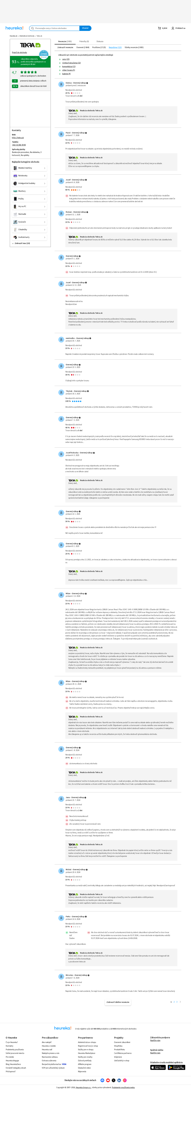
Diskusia (100, 41)
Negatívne (113, 47)
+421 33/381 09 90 (19, 145)
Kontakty (9, 1046)
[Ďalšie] (180, 1002)
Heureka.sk (13, 36)
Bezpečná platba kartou (51, 1064)
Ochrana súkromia (49, 1060)
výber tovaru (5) (68, 70)
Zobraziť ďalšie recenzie (118, 1002)
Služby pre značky (85, 1057)
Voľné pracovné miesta (15, 1053)
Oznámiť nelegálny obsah (16, 1068)
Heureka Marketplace (86, 1053)
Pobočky (83, 41)
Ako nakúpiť (46, 1042)
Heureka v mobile (49, 1046)
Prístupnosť (10, 1071)
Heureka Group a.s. (83, 1087)
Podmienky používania (15, 1049)
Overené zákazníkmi (122, 1042)
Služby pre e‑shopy (85, 1049)
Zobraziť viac (20, 243)
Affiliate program (84, 1064)
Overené (80, 47)
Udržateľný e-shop (121, 1060)
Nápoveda (82, 1071)
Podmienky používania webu (123, 1087)
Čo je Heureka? (12, 1042)
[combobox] (54, 28)
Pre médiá (10, 1057)
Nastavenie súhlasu (50, 1057)
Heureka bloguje (12, 1060)
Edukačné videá (84, 1068)
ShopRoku (118, 1046)
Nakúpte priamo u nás (50, 1053)
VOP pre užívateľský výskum (53, 1068)
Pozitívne (96, 47)
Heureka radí (47, 1049)
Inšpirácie (118, 1057)
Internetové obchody (26, 36)
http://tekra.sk (18, 137)
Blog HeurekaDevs (13, 1064)
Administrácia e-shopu (87, 1042)
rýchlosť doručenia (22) (71, 63)
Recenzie (64, 41)
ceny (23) (66, 59)
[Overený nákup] (87, 83)
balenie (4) (66, 73)
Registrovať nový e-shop (88, 1046)
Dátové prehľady (84, 1060)
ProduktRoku (119, 1049)
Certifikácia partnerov (123, 1053)
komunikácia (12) (68, 66)
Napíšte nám (155, 1040)
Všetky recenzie (131, 47)
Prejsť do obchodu (19, 52)
